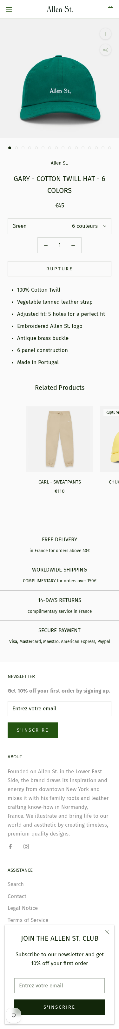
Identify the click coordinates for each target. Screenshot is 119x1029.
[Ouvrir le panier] (110, 9)
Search (16, 884)
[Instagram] (26, 846)
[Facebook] (10, 846)
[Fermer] (107, 932)
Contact (17, 896)
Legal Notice (23, 908)
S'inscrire (59, 1007)
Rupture (59, 269)
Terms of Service (28, 920)
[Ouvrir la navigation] (9, 9)
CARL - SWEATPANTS (59, 482)
